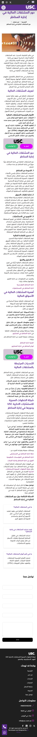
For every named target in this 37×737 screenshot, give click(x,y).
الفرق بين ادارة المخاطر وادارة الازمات (20, 461)
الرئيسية (24, 22)
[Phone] (4, 726)
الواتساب (11, 146)
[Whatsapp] (4, 732)
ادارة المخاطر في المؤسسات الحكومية (20, 457)
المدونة (30, 691)
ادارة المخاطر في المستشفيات (23, 288)
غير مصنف (16, 22)
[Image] (31, 7)
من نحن (30, 675)
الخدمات (30, 679)
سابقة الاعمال (28, 687)
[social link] (10, 2)
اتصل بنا (26, 146)
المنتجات (30, 683)
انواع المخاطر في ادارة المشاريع (23, 346)
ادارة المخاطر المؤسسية (25, 285)
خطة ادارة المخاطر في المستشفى (22, 454)
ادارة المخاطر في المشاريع (22, 333)
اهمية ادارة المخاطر (27, 343)
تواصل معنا (29, 695)
